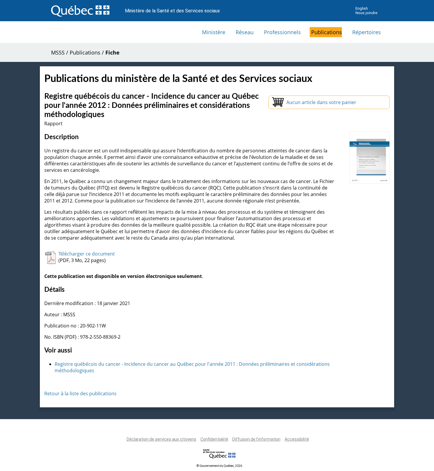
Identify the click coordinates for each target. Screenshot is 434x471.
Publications (326, 32)
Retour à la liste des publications (80, 393)
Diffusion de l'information (256, 439)
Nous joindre (366, 13)
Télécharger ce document (86, 254)
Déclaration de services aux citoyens (161, 439)
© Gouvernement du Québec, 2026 (219, 465)
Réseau (245, 32)
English (361, 8)
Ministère (213, 32)
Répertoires (366, 32)
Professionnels (282, 32)
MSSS (58, 52)
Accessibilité (297, 439)
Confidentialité (214, 439)
